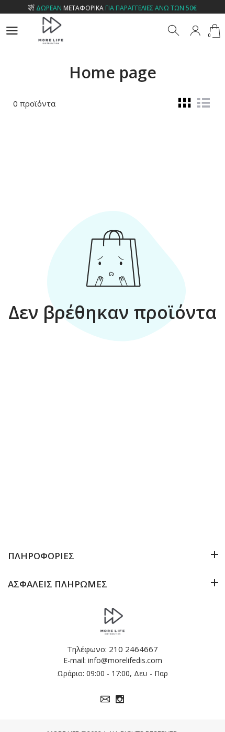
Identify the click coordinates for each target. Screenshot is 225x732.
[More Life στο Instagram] (120, 699)
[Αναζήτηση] (174, 31)
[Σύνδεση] (195, 31)
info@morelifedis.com (125, 660)
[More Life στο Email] (105, 699)
